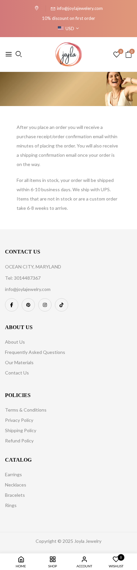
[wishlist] (116, 55)
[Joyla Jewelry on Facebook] (11, 305)
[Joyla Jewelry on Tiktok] (61, 305)
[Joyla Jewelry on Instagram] (45, 305)
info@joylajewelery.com (80, 8)
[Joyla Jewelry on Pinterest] (28, 305)
